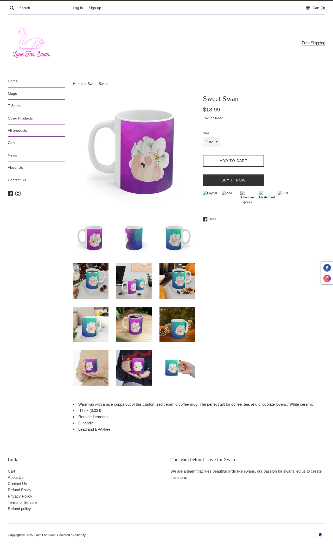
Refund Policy (19, 490)
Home (13, 81)
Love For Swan (45, 535)
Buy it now (233, 180)
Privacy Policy (20, 496)
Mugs (12, 93)
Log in (78, 8)
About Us (15, 167)
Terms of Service (22, 502)
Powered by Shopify (71, 535)
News (12, 155)
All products (17, 130)
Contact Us (17, 180)
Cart (11, 143)
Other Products (20, 118)
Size (206, 133)
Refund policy (19, 508)
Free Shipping (313, 43)
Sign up (95, 8)
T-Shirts (14, 106)
